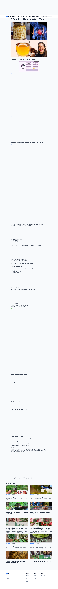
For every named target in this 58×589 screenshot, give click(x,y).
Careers (35, 578)
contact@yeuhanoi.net (9, 578)
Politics (30, 16)
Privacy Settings (49, 585)
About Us (35, 575)
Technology (27, 575)
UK (23, 16)
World (21, 16)
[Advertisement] (29, 7)
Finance (27, 581)
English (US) (44, 585)
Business (26, 16)
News (18, 16)
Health (33, 16)
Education (37, 16)
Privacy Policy (43, 575)
